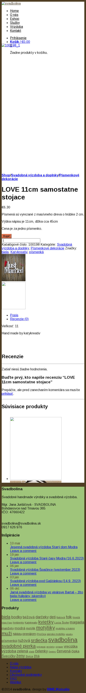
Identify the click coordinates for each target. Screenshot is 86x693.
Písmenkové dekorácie (47, 248)
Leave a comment (23, 551)
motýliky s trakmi (65, 628)
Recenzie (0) (19, 319)
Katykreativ (18, 252)
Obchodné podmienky (26, 674)
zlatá (31, 651)
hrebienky (18, 622)
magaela (77, 622)
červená (64, 651)
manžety (8, 628)
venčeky (50, 647)
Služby (15, 23)
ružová (24, 640)
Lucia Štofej (61, 622)
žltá (36, 656)
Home (14, 11)
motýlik (30, 628)
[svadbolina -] (11, 3)
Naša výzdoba (20, 667)
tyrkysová (41, 647)
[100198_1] (11, 45)
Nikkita (17, 634)
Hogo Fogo (7, 622)
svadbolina (62, 639)
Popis (14, 315)
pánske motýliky (56, 634)
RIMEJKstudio (58, 689)
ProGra (41, 634)
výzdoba (9, 651)
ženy (20, 655)
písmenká (36, 252)
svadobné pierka (19, 646)
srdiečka (39, 640)
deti (52, 617)
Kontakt (15, 31)
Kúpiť (6, 236)
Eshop (14, 19)
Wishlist (15, 682)
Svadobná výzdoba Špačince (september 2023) (45, 569)
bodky (16, 617)
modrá (20, 628)
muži (7, 633)
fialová (61, 617)
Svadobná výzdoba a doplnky (34, 175)
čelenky (41, 651)
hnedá (76, 617)
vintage (59, 647)
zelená (22, 651)
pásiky (69, 634)
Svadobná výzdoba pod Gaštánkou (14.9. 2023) (45, 581)
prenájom (29, 634)
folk (69, 617)
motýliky (45, 627)
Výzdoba (16, 27)
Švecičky (8, 656)
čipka (75, 651)
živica (29, 656)
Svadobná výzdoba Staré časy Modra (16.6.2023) (47, 558)
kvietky (45, 622)
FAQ (13, 678)
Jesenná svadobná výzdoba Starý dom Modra (43, 547)
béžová (29, 617)
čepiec (52, 651)
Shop (6, 175)
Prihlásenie (18, 38)
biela (5, 252)
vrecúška (70, 646)
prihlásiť (7, 393)
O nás (14, 15)
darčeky (42, 617)
